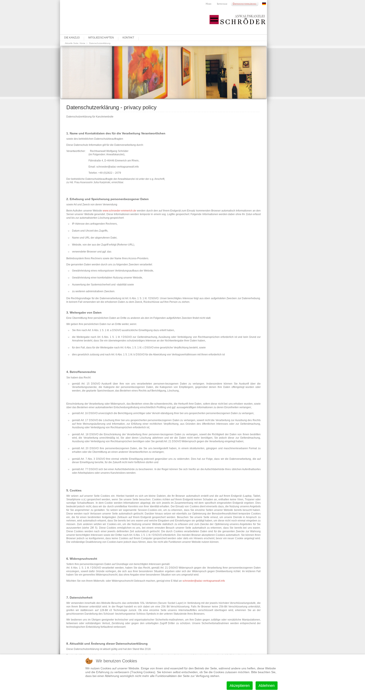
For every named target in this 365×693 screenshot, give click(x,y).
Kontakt (128, 37)
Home (208, 3)
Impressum (222, 3)
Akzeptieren (240, 685)
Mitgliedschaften (101, 37)
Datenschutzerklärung (244, 3)
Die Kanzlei (72, 37)
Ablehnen (267, 685)
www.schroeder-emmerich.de (119, 210)
